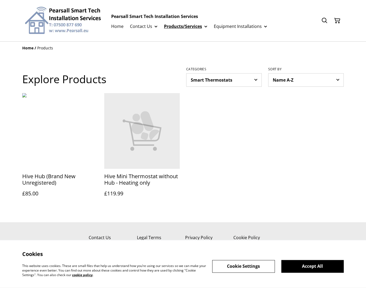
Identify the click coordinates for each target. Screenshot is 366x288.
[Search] (324, 21)
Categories (196, 69)
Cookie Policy (246, 237)
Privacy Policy (198, 237)
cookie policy (82, 274)
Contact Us (100, 237)
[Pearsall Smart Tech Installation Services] (62, 20)
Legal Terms (149, 237)
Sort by (275, 69)
